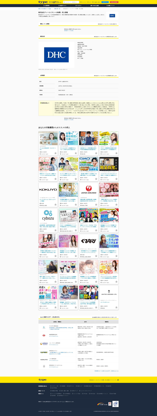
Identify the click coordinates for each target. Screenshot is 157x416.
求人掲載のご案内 (96, 2)
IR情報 (44, 411)
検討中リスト (71, 386)
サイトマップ (84, 2)
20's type (85, 393)
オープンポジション (53, 336)
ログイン (105, 2)
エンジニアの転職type (56, 393)
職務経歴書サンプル (99, 386)
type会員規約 (60, 411)
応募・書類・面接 (65, 390)
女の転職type (67, 393)
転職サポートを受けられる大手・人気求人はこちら (107, 371)
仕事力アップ (75, 390)
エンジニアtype (77, 393)
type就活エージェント (63, 395)
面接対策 (109, 386)
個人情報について (53, 411)
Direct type (92, 393)
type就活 (54, 395)
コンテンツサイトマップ (86, 390)
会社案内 (40, 411)
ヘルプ (90, 2)
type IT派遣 (113, 393)
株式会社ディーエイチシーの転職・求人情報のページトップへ (103, 380)
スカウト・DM (55, 386)
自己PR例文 (54, 388)
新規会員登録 (114, 2)
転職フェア (79, 386)
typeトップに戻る (69, 30)
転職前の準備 (55, 390)
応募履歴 (63, 386)
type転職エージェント (103, 393)
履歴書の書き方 (88, 386)
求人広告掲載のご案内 (67, 411)
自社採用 (47, 411)
